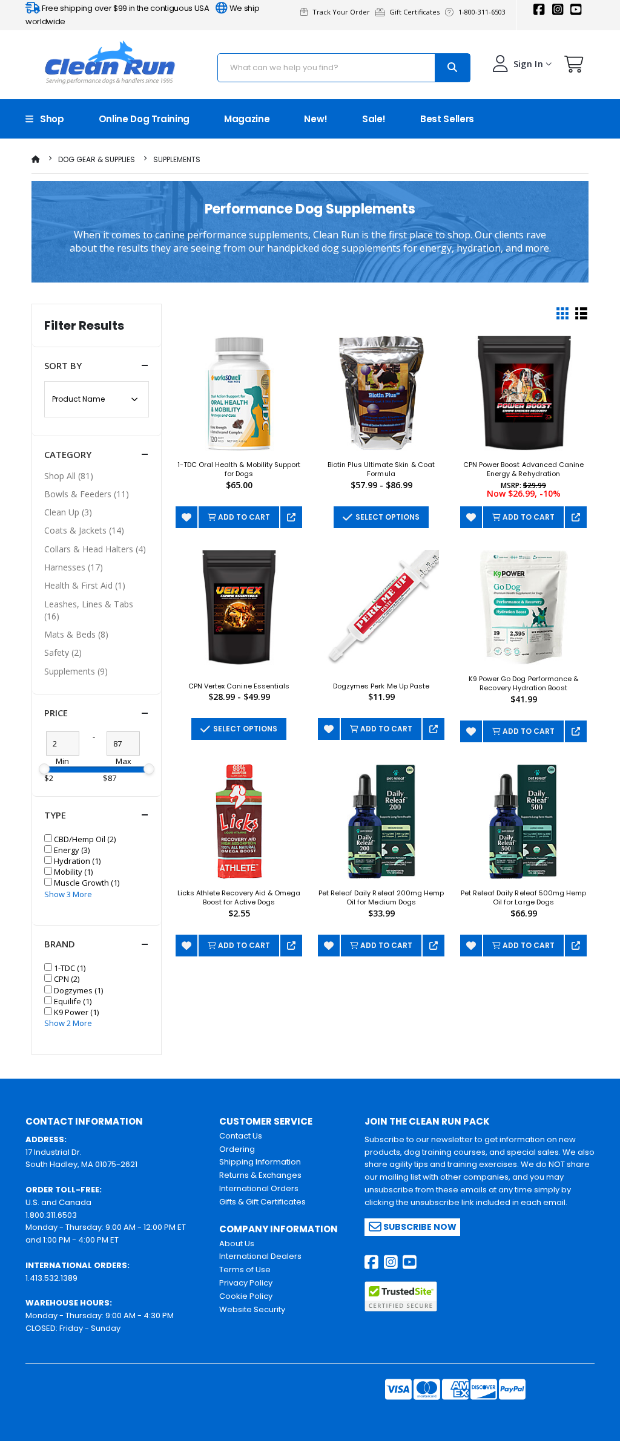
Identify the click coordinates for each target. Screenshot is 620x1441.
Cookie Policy (245, 1296)
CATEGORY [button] (67, 454)
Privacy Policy (245, 1283)
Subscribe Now (419, 1227)
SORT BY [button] (63, 365)
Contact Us (240, 1136)
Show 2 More (68, 1023)
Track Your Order (343, 11)
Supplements (176, 159)
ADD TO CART (243, 517)
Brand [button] (59, 944)
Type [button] (55, 815)
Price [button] (56, 713)
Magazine (246, 119)
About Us (236, 1243)
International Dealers (260, 1256)
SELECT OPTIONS (386, 517)
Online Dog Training (144, 119)
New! (316, 119)
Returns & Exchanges (260, 1175)
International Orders (258, 1188)
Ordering (237, 1149)
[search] (452, 68)
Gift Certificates (416, 11)
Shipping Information (260, 1162)
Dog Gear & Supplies (96, 159)
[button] (574, 67)
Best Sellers (447, 119)
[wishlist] (186, 517)
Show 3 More (68, 894)
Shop (48, 119)
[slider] (44, 768)
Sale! (374, 119)
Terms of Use (245, 1269)
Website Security (252, 1309)
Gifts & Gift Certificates (262, 1201)
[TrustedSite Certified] (400, 1296)
